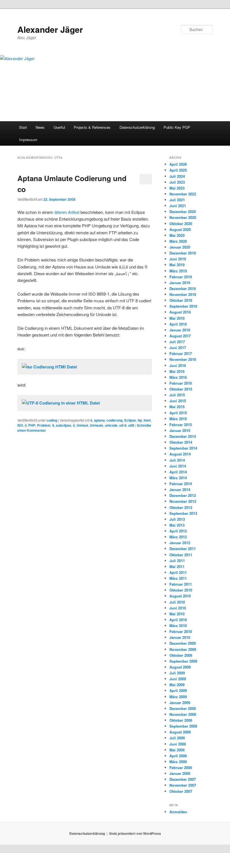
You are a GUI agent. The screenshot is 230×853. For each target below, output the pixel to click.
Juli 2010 (177, 602)
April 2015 (178, 412)
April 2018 (178, 324)
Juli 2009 (177, 673)
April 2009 (178, 690)
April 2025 (178, 170)
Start (23, 127)
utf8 (131, 425)
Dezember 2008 (182, 708)
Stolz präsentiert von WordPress (135, 833)
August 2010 (180, 596)
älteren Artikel (66, 212)
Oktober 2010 (180, 590)
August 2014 (180, 454)
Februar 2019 (180, 276)
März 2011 (178, 578)
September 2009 (183, 661)
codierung (115, 420)
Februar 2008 (180, 767)
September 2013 (183, 513)
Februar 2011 (180, 584)
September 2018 (183, 306)
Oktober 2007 (180, 791)
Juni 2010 (177, 608)
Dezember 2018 (182, 288)
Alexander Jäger (50, 29)
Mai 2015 (177, 406)
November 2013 (182, 501)
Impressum (28, 139)
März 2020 (178, 241)
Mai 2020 (177, 235)
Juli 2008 (177, 737)
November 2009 (182, 649)
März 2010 (178, 625)
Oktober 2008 (180, 720)
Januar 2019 (179, 282)
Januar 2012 (179, 542)
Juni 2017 (177, 347)
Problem (43, 425)
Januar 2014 (179, 489)
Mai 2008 (177, 749)
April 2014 (178, 472)
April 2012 (178, 531)
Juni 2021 (177, 205)
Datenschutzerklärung (137, 127)
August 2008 (180, 732)
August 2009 (180, 667)
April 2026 (178, 164)
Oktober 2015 (180, 389)
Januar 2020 (179, 247)
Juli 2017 (177, 341)
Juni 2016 (177, 365)
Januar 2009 (179, 702)
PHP (31, 425)
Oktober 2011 (180, 554)
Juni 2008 (177, 744)
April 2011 (178, 572)
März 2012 (178, 536)
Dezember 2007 (182, 779)
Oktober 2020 (180, 223)
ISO (20, 425)
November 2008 (182, 714)
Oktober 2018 (180, 300)
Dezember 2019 (182, 253)
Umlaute (96, 425)
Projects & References (92, 127)
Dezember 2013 (182, 495)
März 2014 (178, 477)
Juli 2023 (177, 182)
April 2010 (178, 619)
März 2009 (178, 696)
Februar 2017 (180, 353)
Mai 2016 (177, 371)
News (40, 127)
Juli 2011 (177, 560)
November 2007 (182, 785)
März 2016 (178, 377)
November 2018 (182, 294)
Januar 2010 (179, 637)
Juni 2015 (177, 400)
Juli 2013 (177, 519)
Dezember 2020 (182, 211)
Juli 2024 (177, 176)
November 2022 (182, 194)
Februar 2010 (180, 631)
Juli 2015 (177, 395)
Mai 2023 (177, 188)
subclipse (63, 425)
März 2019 (178, 271)
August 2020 (180, 229)
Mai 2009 (177, 684)
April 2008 (178, 755)
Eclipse (130, 420)
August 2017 (180, 335)
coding (52, 420)
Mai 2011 (177, 566)
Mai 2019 (177, 264)
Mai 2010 (177, 613)
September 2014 (183, 448)
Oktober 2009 (180, 655)
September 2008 (183, 726)
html (147, 420)
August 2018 (180, 312)
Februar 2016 (180, 383)
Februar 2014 (180, 483)
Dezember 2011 (182, 548)
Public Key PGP (177, 127)
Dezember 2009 (182, 643)
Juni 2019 (177, 258)
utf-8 (123, 425)
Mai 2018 (177, 318)
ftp (140, 420)
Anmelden (178, 811)
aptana (99, 420)
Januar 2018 (179, 330)
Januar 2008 (179, 773)
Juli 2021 (177, 199)
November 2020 (182, 217)
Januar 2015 (179, 430)
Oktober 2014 (180, 442)
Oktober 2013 (180, 507)
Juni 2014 (177, 466)
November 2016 (182, 359)
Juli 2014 (177, 460)
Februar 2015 (180, 424)
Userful (59, 127)
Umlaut (82, 425)
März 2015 (178, 418)
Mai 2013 (177, 525)
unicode (111, 425)
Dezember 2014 (182, 436)
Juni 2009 (177, 678)
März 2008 (178, 761)
